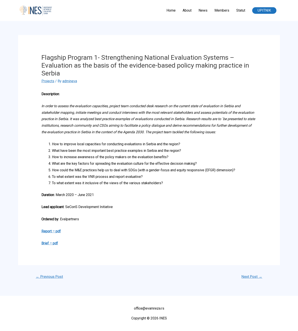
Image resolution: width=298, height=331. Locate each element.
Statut (240, 10)
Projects (47, 81)
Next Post (251, 276)
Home (171, 10)
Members (221, 10)
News (203, 10)
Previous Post (49, 276)
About (187, 10)
